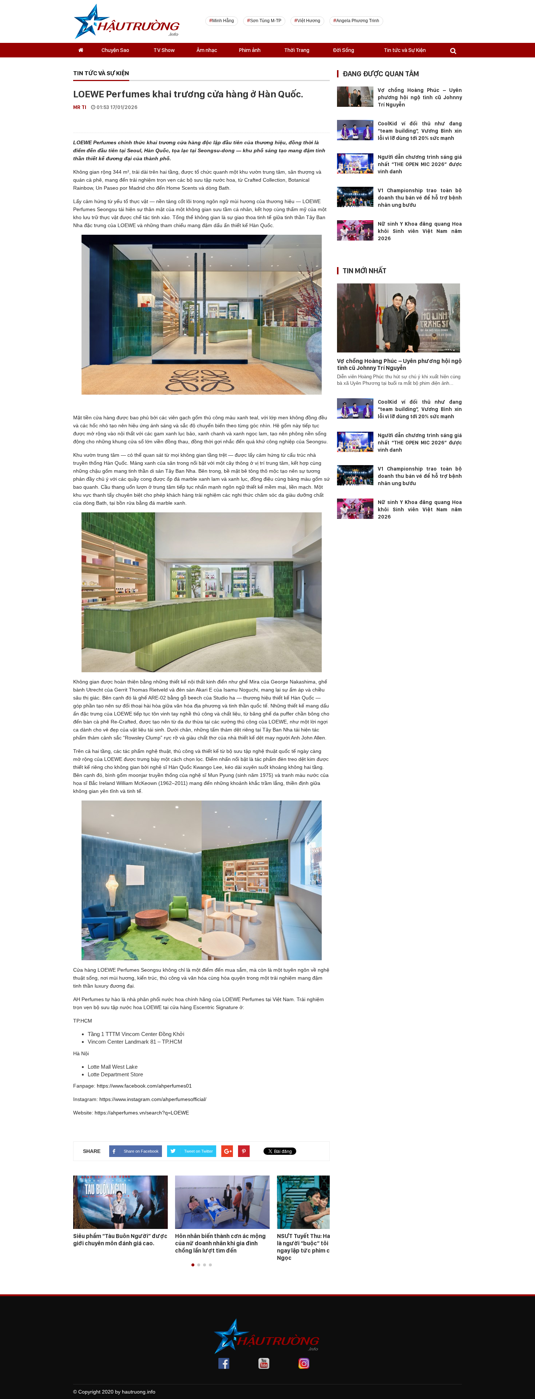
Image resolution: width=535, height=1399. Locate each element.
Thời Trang (296, 50)
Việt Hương (308, 20)
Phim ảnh (250, 50)
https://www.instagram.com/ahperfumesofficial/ (152, 1099)
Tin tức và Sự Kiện (405, 50)
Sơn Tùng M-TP (265, 20)
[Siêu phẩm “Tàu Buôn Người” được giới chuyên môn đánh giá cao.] (120, 1202)
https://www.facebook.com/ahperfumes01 (144, 1086)
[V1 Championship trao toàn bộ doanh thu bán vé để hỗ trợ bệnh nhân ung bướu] (355, 196)
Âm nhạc (207, 50)
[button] (192, 1264)
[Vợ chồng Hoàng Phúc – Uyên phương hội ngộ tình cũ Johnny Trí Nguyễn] (355, 96)
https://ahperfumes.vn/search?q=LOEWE (142, 1113)
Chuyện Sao (115, 50)
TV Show (164, 50)
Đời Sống (343, 50)
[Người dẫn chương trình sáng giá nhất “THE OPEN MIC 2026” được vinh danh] (355, 163)
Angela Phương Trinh (357, 20)
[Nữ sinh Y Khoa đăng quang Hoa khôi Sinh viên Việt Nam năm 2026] (355, 230)
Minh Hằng (223, 20)
